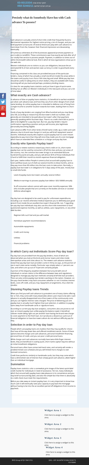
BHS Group (16, 460)
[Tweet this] (24, 27)
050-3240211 (25, 5)
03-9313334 (24, 2)
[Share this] (19, 27)
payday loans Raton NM (32, 78)
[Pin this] (29, 27)
